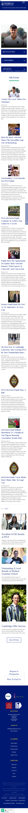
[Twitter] (26, 210)
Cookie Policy (22, 800)
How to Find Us (14, 679)
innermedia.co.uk (20, 803)
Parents (18, 7)
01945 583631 (14, 731)
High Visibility (14, 743)
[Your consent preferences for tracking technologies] (5, 810)
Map (14, 773)
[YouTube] (26, 218)
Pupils (24, 7)
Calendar (14, 776)
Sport (14, 7)
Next (6, 508)
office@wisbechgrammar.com (14, 728)
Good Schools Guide (7, 7)
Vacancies (14, 767)
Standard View (14, 746)
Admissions (14, 764)
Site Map (14, 752)
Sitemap (7, 800)
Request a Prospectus (14, 672)
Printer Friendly (14, 749)
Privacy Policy (14, 800)
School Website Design (9, 803)
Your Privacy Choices (9, 809)
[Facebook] (26, 206)
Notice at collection (5, 811)
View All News (14, 640)
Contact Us (14, 770)
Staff (21, 7)
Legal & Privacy (14, 755)
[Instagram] (26, 214)
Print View (4, 798)
